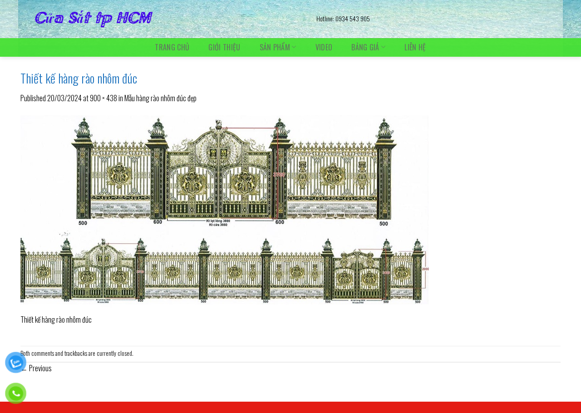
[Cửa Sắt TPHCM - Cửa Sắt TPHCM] (161, 19)
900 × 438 (103, 98)
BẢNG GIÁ (365, 47)
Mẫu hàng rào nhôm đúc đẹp (160, 98)
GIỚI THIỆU (224, 47)
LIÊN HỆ (415, 47)
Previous (36, 368)
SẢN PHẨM (275, 47)
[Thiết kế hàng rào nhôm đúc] (224, 213)
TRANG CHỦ (172, 47)
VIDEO (324, 47)
